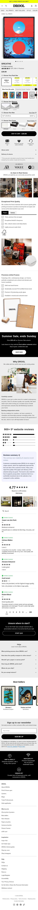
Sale (2, 10)
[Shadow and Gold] (25, 695)
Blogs (3, 797)
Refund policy (6, 899)
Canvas (13, 212)
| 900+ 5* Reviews (17, 68)
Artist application (6, 803)
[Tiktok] (24, 905)
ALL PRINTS (9, 14)
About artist (5, 150)
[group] (19, 487)
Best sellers (4, 815)
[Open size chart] (36, 113)
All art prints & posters (7, 812)
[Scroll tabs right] (36, 89)
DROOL (21, 895)
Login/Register (5, 875)
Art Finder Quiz (5, 843)
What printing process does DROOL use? (14, 651)
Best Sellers (20, 10)
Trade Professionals (7, 800)
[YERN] (25, 95)
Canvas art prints (6, 825)
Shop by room (5, 850)
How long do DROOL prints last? (11, 664)
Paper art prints (6, 822)
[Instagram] (14, 905)
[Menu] (2, 6)
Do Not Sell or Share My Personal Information (14, 885)
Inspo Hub (4, 840)
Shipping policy (31, 899)
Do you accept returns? (8, 672)
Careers (3, 793)
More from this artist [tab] (8, 89)
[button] (7, 187)
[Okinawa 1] (8, 695)
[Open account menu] (32, 6)
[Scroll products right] (36, 95)
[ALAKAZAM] (5, 95)
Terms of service (23, 899)
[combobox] (6, 6)
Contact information (19, 901)
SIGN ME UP (19, 736)
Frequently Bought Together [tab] (23, 89)
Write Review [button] (19, 493)
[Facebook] (21, 905)
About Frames (31, 121)
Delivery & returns (7, 154)
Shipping (4, 869)
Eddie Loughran (8, 66)
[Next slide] (34, 698)
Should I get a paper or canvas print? (13, 659)
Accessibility (4, 878)
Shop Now (19, 352)
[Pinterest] (17, 905)
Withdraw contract (6, 888)
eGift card (4, 831)
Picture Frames (5, 828)
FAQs (3, 862)
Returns (3, 872)
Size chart (32, 112)
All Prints (9, 10)
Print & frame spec (6, 790)
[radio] (6, 82)
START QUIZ (19, 633)
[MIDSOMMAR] (12, 95)
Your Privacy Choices (7, 881)
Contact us (4, 865)
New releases (5, 818)
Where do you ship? (7, 668)
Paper (5, 212)
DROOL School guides (8, 847)
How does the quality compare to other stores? (16, 655)
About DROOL (5, 787)
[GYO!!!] (19, 95)
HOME (3, 14)
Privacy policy (14, 899)
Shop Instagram (6, 853)
